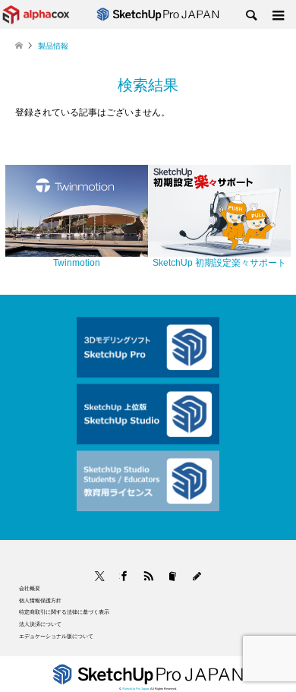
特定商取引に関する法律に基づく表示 (64, 612)
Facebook (119, 576)
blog (197, 576)
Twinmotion (76, 263)
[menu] (277, 16)
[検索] (250, 16)
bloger (173, 576)
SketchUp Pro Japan (135, 688)
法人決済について (40, 624)
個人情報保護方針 (40, 600)
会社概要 (29, 588)
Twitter (100, 576)
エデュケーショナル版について (56, 636)
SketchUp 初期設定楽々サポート (219, 263)
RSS (148, 576)
